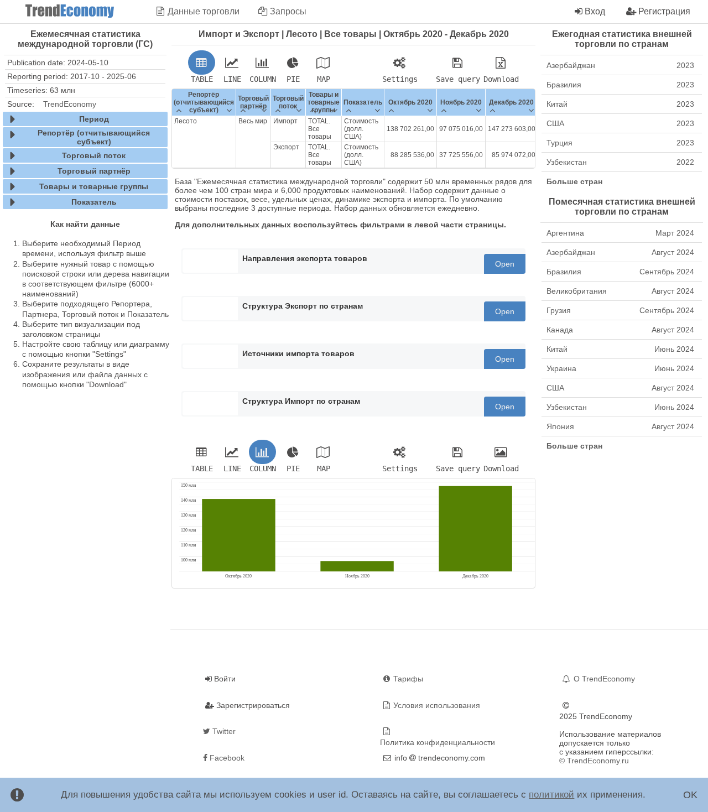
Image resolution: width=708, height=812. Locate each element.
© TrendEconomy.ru (594, 760)
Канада (620, 329)
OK (690, 794)
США (620, 123)
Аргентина (620, 232)
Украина (620, 368)
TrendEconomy (69, 104)
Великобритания (620, 291)
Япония (620, 426)
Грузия (620, 310)
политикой (551, 794)
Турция (620, 142)
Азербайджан (620, 65)
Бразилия (620, 84)
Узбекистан (620, 162)
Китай (620, 104)
